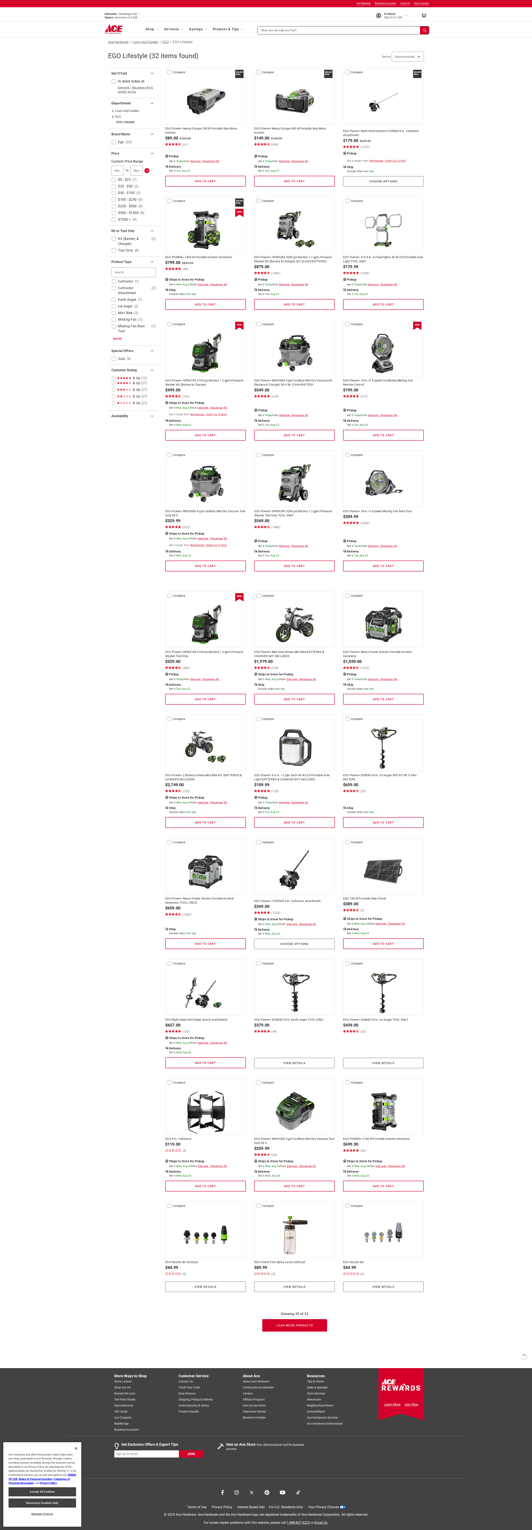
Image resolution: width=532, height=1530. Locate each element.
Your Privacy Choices (323, 1507)
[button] (343, 30)
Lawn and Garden (145, 42)
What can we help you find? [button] (279, 30)
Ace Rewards (363, 3)
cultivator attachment (127, 290)
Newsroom (314, 1399)
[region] (42, 1484)
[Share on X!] (251, 1492)
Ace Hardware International (324, 1423)
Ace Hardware (118, 42)
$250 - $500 (127, 206)
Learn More (392, 1405)
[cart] (425, 15)
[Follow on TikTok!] (298, 1492)
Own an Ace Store (254, 1405)
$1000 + (124, 219)
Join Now (411, 1405)
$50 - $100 (126, 193)
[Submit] (146, 170)
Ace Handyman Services (322, 1417)
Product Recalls (189, 1411)
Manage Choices (42, 1513)
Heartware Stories (254, 1411)
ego (121, 142)
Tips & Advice (315, 1381)
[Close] (76, 1448)
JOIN (191, 1454)
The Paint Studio (124, 1399)
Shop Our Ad (122, 1387)
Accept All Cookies (42, 1491)
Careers (248, 1393)
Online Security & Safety (194, 1405)
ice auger (125, 306)
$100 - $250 (127, 200)
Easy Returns (187, 1393)
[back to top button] (523, 1355)
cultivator (125, 281)
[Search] (424, 30)
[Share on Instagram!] (236, 1492)
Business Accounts (385, 3)
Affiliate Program (254, 1399)
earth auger (127, 300)
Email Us (320, 1522)
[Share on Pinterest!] (267, 1492)
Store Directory (123, 1405)
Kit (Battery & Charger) (128, 241)
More (117, 338)
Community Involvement (258, 1387)
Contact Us (186, 1381)
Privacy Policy (222, 1507)
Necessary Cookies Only (42, 1502)
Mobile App (121, 1423)
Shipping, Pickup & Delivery (196, 1399)
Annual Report (316, 1411)
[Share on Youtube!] (282, 1492)
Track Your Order (189, 1387)
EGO (165, 42)
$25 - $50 (125, 186)
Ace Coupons (122, 1417)
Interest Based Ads (251, 1507)
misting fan (127, 319)
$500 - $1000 (128, 213)
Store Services (316, 1393)
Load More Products (294, 1325)
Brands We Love (124, 1393)
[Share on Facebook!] (222, 1492)
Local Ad (405, 3)
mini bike (125, 313)
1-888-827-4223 (298, 1522)
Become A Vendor (254, 1417)
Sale (121, 359)
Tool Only (125, 250)
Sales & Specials (317, 1387)
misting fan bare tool (131, 328)
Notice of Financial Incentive (35, 1479)
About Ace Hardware (256, 1381)
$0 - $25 (124, 180)
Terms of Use (197, 1507)
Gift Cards (120, 1411)
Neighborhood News (320, 1405)
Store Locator (421, 3)
